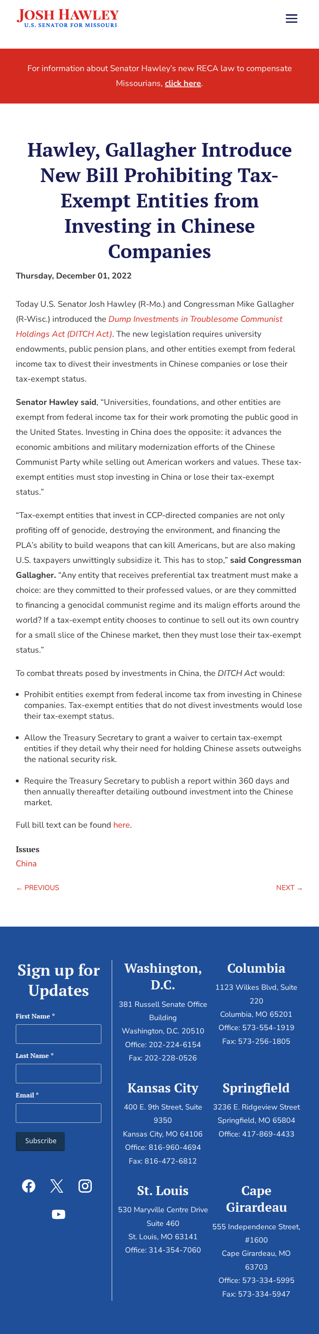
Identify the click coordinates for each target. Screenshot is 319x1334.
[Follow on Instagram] (85, 1186)
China (26, 863)
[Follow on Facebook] (28, 1186)
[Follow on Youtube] (58, 1214)
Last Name (35, 1055)
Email (27, 1095)
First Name (35, 1016)
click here (183, 83)
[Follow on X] (56, 1186)
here (121, 825)
